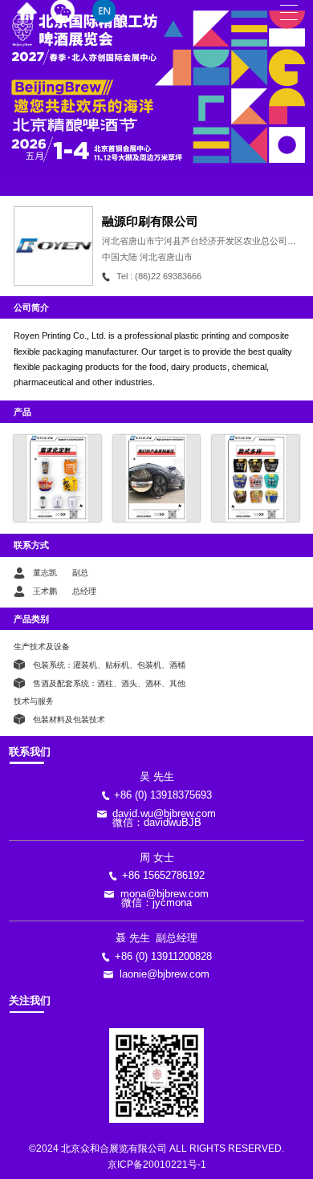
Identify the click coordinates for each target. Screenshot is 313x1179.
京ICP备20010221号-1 (157, 1164)
